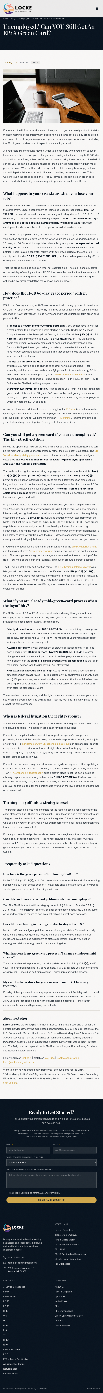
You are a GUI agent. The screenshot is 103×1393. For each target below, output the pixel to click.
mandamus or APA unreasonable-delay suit (45, 743)
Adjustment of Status (14, 1364)
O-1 (5, 1315)
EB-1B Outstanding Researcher (70, 1254)
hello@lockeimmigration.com (19, 1062)
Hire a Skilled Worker (65, 1239)
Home (5, 18)
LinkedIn (26, 1058)
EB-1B (6, 1301)
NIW (5, 1344)
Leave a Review (63, 1325)
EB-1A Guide (9, 1296)
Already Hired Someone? (67, 1244)
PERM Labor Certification (16, 1359)
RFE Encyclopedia (64, 1311)
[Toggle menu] (97, 8)
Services (9, 1280)
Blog (13, 18)
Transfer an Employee (66, 1235)
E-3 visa (71, 409)
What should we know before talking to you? (29, 1169)
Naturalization (10, 1368)
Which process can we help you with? (25, 1157)
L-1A (5, 1320)
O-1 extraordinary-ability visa (70, 374)
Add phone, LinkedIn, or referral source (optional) (35, 1193)
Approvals (60, 1296)
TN (4, 1335)
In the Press (61, 1301)
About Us (60, 1286)
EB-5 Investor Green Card (68, 1259)
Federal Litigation (63, 1291)
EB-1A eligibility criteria (84, 546)
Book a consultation (68, 1058)
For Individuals (10, 1373)
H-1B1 (6, 1340)
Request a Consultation (51, 1200)
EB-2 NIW (60, 1249)
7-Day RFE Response (14, 1286)
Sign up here (10, 1082)
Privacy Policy (93, 1388)
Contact (59, 1320)
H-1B (5, 1311)
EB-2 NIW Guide (11, 1349)
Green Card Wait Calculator (69, 1315)
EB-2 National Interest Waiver (74, 567)
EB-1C (6, 1306)
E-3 (5, 1330)
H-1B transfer (64, 417)
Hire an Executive (64, 1230)
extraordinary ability (41, 551)
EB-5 (5, 1354)
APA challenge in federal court (26, 772)
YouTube (50, 1058)
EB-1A (6, 1291)
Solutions (62, 1224)
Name (9, 1145)
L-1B (5, 1325)
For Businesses (62, 1263)
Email (56, 1145)
